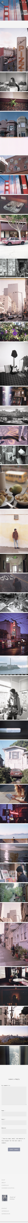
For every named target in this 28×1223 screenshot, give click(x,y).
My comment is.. (6, 1085)
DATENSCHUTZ (6, 1213)
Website (4, 1128)
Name (3, 1110)
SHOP (3, 1180)
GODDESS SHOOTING (8, 1188)
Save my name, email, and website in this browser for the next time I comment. (13, 1141)
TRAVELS (17, 10)
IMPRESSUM (5, 1211)
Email (4, 1119)
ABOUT (4, 1182)
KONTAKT (4, 1208)
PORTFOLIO (5, 1185)
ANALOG (10, 10)
